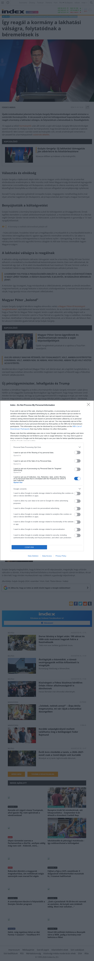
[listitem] (47, 447)
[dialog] (47, 480)
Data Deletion (33, 556)
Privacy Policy (61, 556)
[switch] (77, 452)
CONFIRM (29, 547)
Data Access (47, 556)
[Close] (89, 405)
